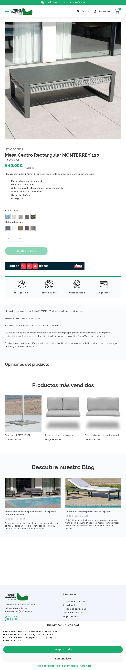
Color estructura (14, 222)
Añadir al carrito (26, 251)
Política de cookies (44, 665)
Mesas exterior (14, 149)
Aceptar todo (63, 649)
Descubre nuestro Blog (63, 467)
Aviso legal (85, 665)
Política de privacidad (67, 665)
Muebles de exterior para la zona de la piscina (88, 511)
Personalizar (63, 658)
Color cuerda (12, 210)
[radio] (8, 216)
